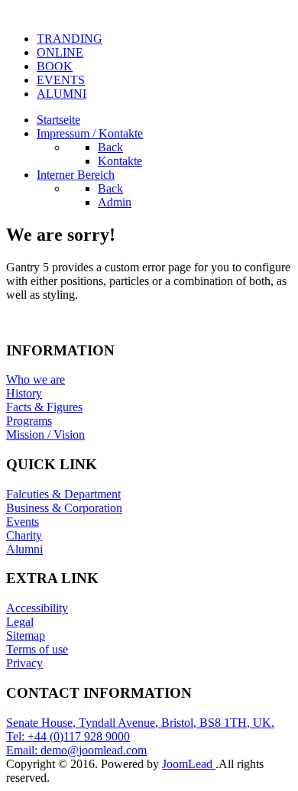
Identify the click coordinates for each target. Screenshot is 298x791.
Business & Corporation (64, 507)
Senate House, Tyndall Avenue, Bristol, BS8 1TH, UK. (140, 722)
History (24, 393)
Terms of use (37, 649)
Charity (24, 535)
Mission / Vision (45, 434)
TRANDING (69, 38)
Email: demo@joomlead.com (76, 750)
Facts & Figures (44, 406)
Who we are (35, 379)
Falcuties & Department (63, 494)
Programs (29, 420)
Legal (20, 621)
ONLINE (60, 52)
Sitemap (25, 635)
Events (22, 521)
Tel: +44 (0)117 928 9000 (68, 736)
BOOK (55, 66)
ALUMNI (61, 93)
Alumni (24, 549)
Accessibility (37, 607)
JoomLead (187, 763)
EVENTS (61, 79)
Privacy (24, 662)
